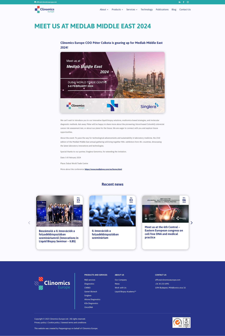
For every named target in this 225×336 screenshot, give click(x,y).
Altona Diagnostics (92, 299)
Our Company (121, 280)
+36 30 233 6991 (162, 284)
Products (116, 10)
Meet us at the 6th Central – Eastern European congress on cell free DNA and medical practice (164, 232)
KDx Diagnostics (91, 303)
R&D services (89, 280)
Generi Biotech (90, 291)
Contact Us (185, 10)
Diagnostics (89, 284)
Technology (147, 10)
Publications (162, 10)
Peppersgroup (65, 328)
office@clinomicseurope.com (167, 280)
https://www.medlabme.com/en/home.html (103, 169)
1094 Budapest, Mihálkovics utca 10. (170, 288)
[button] (191, 222)
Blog (174, 10)
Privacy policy (40, 322)
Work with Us (120, 288)
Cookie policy (54, 322)
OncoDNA (88, 307)
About (103, 10)
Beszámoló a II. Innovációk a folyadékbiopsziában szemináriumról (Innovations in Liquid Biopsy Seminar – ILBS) (58, 236)
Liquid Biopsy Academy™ (125, 291)
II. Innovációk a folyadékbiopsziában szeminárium (105, 234)
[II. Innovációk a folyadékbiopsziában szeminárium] (112, 211)
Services (130, 10)
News (117, 284)
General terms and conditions (73, 322)
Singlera (87, 295)
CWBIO (87, 288)
